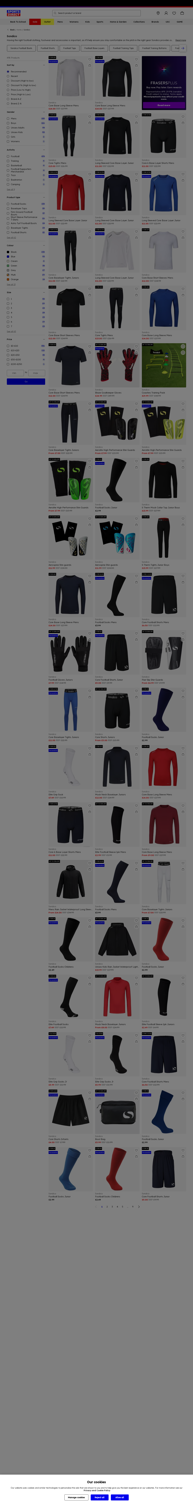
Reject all (99, 1497)
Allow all (119, 1497)
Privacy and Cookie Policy (97, 1490)
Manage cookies (76, 1497)
